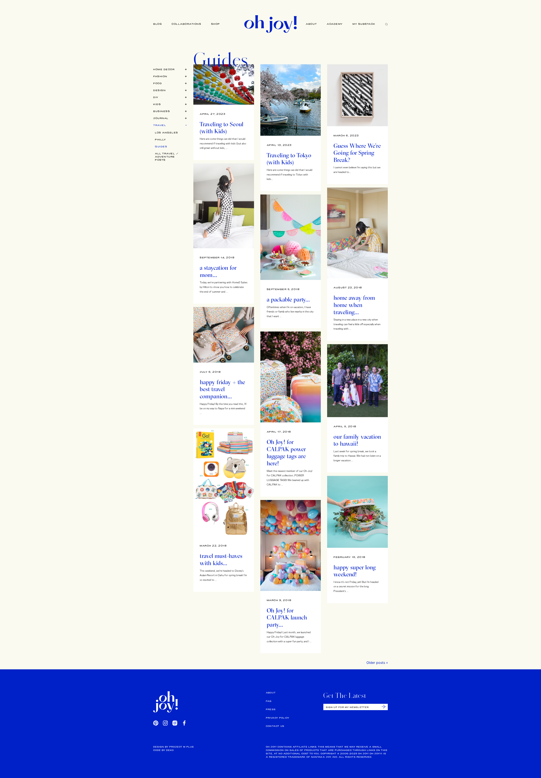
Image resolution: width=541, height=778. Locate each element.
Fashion (160, 76)
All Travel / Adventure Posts (166, 156)
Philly (160, 139)
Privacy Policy (278, 718)
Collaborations (186, 24)
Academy (335, 24)
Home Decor (164, 69)
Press (271, 709)
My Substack (364, 24)
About (311, 24)
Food (157, 83)
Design (159, 90)
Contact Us (275, 726)
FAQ (269, 701)
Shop (215, 24)
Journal (161, 118)
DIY (155, 97)
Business (161, 111)
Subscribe (384, 706)
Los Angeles (166, 132)
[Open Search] (386, 24)
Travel (159, 125)
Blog (157, 24)
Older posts (375, 662)
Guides (161, 146)
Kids (157, 104)
